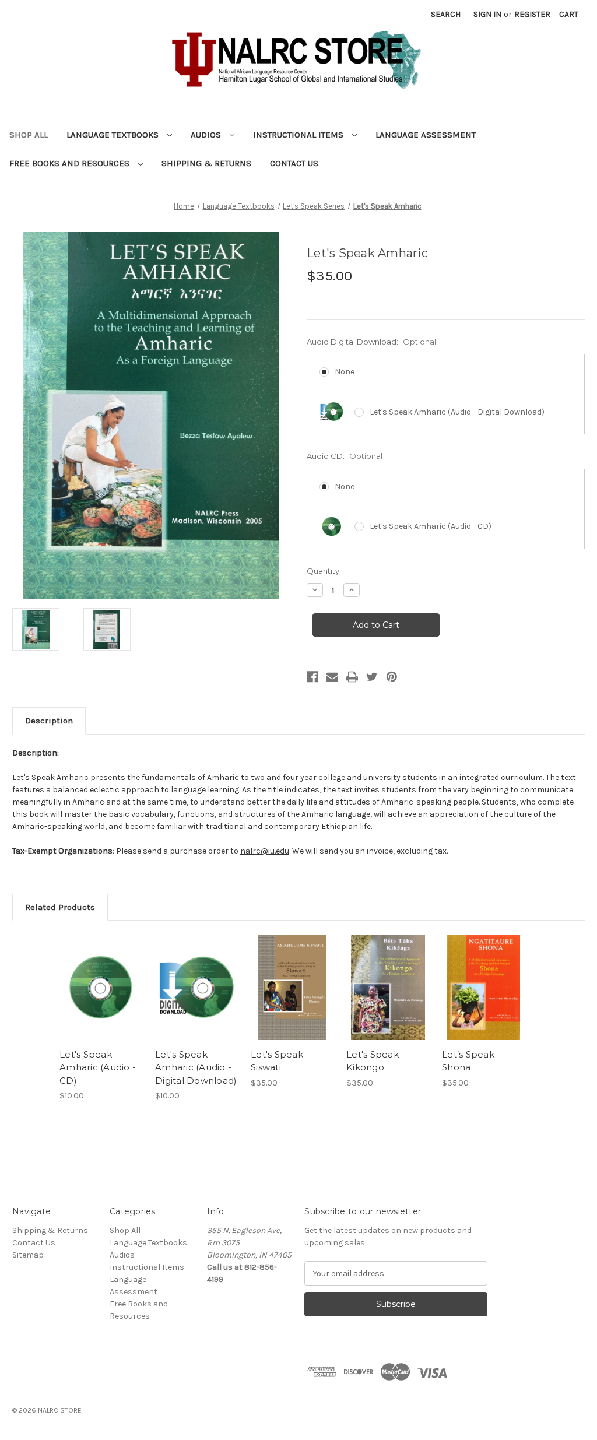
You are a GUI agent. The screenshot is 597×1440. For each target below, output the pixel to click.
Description (49, 720)
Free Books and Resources (70, 163)
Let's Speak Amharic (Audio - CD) (430, 526)
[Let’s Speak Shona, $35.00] (484, 987)
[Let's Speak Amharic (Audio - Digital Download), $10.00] (197, 987)
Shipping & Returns (206, 163)
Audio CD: (344, 456)
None (344, 372)
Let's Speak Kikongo (372, 1061)
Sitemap (28, 1255)
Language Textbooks (113, 134)
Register (532, 14)
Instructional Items (299, 134)
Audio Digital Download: (371, 341)
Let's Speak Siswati (277, 1061)
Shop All (28, 134)
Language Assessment (425, 134)
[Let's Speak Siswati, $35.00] (292, 987)
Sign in (487, 14)
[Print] (352, 677)
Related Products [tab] (60, 907)
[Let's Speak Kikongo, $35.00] (388, 987)
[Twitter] (372, 677)
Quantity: (324, 570)
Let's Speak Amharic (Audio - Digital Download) (457, 412)
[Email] (332, 677)
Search (446, 14)
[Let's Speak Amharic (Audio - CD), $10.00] (101, 987)
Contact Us (294, 163)
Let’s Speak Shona (468, 1061)
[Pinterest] (392, 677)
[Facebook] (312, 677)
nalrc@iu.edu (264, 851)
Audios (207, 134)
